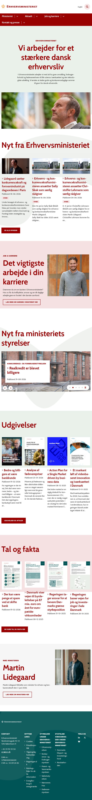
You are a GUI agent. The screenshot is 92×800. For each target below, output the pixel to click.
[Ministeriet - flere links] (17, 16)
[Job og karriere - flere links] (63, 16)
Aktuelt (28, 16)
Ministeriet (7, 16)
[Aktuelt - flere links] (36, 16)
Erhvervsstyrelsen (47, 748)
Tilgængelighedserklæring (31, 755)
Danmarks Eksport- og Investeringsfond (62, 754)
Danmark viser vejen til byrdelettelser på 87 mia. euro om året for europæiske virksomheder (34, 604)
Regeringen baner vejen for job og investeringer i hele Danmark (79, 602)
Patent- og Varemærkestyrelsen (47, 769)
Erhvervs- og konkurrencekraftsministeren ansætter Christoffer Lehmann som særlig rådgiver (76, 186)
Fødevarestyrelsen (46, 790)
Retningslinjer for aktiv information (31, 772)
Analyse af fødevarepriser (34, 472)
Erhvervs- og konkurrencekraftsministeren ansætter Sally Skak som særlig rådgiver (45, 186)
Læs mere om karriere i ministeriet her (22, 302)
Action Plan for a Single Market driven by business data (57, 475)
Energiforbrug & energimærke (31, 784)
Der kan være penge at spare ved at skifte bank (11, 600)
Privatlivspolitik (31, 746)
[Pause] (86, 387)
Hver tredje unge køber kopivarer (26, 370)
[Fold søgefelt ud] (87, 7)
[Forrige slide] (5, 388)
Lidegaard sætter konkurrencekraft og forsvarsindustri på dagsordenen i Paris (14, 184)
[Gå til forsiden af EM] (18, 6)
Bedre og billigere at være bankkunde (11, 474)
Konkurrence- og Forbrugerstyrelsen (46, 758)
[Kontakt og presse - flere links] (23, 22)
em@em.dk (5, 752)
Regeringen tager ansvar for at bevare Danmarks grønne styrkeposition (57, 602)
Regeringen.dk (31, 763)
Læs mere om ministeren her (17, 694)
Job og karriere (52, 16)
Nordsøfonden (62, 764)
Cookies (29, 741)
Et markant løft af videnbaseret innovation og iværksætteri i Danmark (80, 477)
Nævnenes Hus (46, 784)
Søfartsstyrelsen (46, 777)
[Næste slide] (69, 387)
